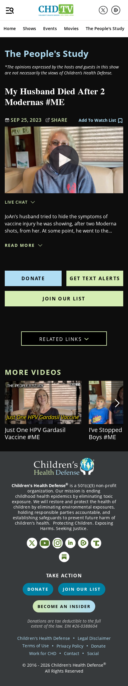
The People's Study (105, 28)
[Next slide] (117, 403)
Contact (71, 653)
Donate (33, 278)
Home (10, 28)
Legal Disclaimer (94, 638)
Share (59, 120)
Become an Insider (64, 606)
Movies (71, 28)
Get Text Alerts (95, 278)
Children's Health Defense (43, 638)
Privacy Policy (70, 646)
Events (50, 28)
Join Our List (64, 298)
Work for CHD (42, 653)
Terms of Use (35, 645)
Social (93, 653)
